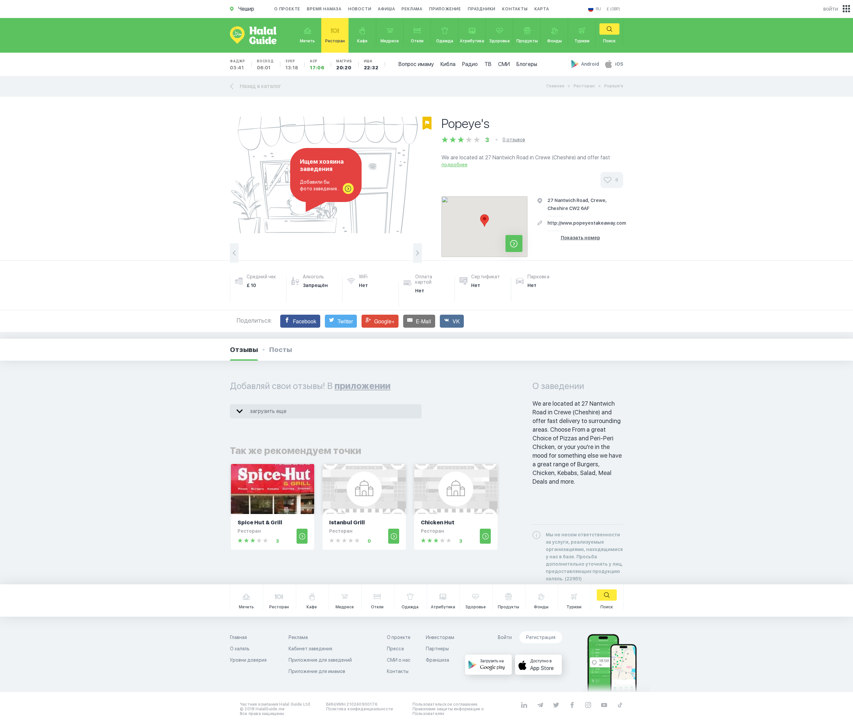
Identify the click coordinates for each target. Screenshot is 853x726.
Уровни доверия (248, 660)
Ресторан (584, 85)
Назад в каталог (260, 86)
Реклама (412, 9)
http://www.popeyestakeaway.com (586, 223)
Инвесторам (440, 637)
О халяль (240, 648)
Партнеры (437, 648)
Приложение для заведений (320, 660)
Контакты (514, 9)
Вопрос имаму (416, 64)
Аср (317, 64)
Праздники (481, 9)
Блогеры (526, 64)
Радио (470, 64)
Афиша (386, 9)
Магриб (344, 64)
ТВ (487, 64)
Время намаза (324, 9)
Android (590, 64)
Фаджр (237, 64)
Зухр (292, 64)
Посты (280, 350)
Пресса (395, 648)
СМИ (504, 64)
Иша (371, 64)
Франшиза (437, 660)
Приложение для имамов (317, 671)
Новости (360, 9)
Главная (555, 85)
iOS (619, 64)
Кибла (447, 64)
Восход (265, 64)
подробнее (454, 164)
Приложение (445, 9)
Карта (541, 9)
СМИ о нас (399, 660)
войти (830, 9)
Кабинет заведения (310, 648)
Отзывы (244, 350)
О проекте (287, 9)
